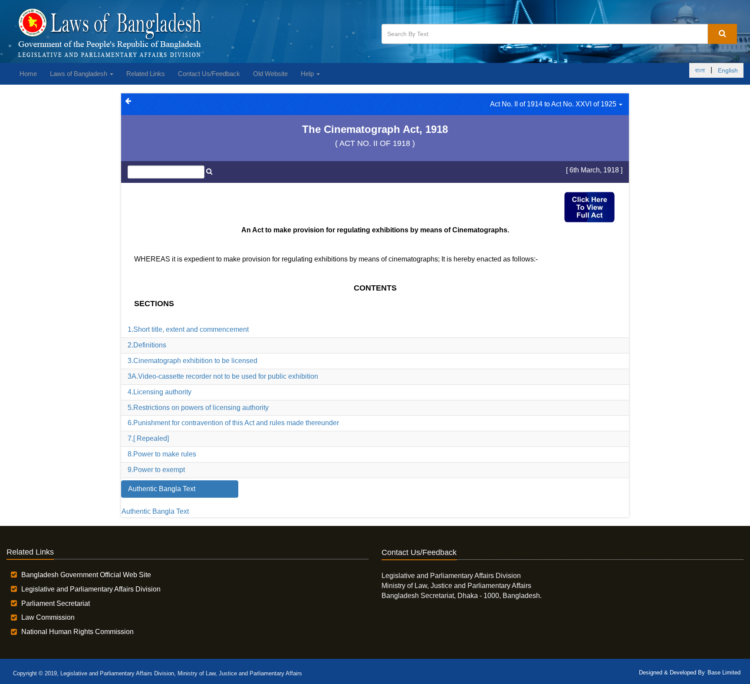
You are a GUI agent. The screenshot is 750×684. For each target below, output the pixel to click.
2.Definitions (147, 345)
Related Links (145, 73)
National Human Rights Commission (77, 631)
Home (28, 73)
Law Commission (48, 617)
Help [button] (308, 73)
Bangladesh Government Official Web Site (86, 574)
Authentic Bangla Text (155, 511)
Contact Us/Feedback (209, 73)
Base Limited (723, 672)
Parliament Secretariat (55, 603)
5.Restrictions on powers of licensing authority (198, 407)
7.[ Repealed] (148, 438)
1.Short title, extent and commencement (188, 329)
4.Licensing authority (159, 392)
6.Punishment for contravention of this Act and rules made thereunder (233, 422)
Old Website (270, 73)
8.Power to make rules (162, 454)
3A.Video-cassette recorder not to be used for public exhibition (223, 376)
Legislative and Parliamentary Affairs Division (91, 589)
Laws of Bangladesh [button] (79, 73)
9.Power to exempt (156, 469)
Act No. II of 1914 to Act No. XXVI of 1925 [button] (554, 104)
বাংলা (700, 70)
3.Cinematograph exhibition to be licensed (192, 360)
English (728, 70)
